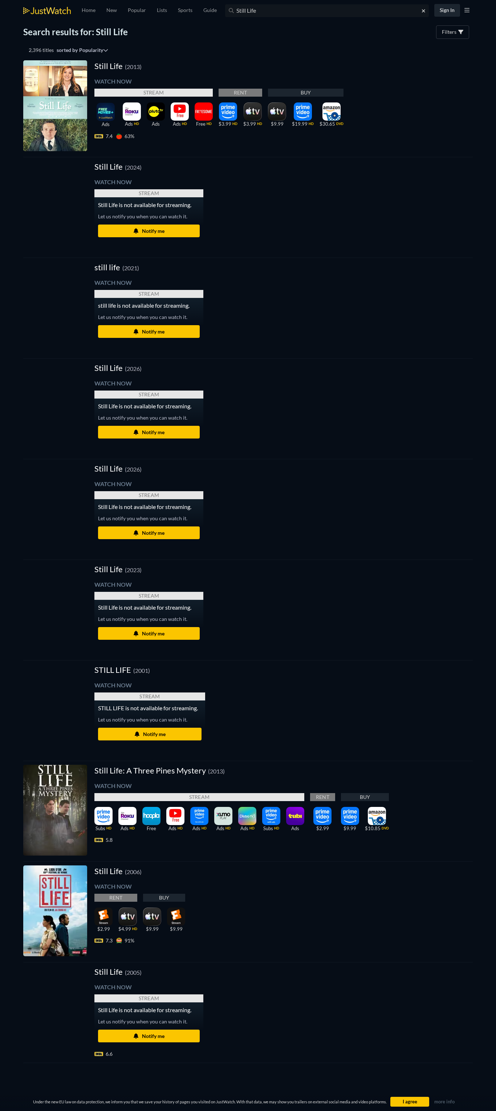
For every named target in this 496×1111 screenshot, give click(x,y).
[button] (118, 166)
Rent (240, 92)
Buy (306, 92)
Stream (153, 92)
